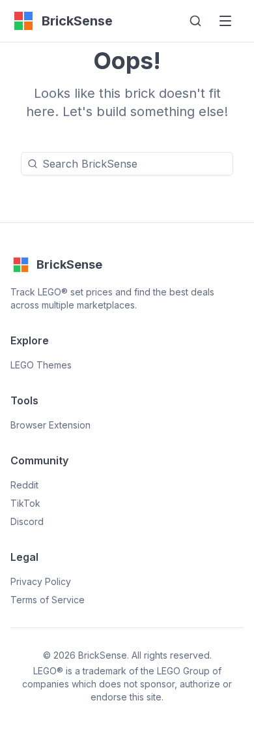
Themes (41, 364)
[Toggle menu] (225, 21)
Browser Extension (50, 424)
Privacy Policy (40, 581)
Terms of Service (47, 599)
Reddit (24, 484)
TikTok (25, 503)
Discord (27, 521)
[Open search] (195, 21)
